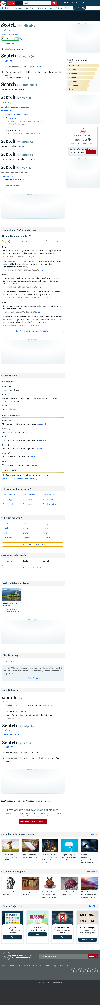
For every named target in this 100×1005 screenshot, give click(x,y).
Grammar (79, 3)
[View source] (40, 256)
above (39, 448)
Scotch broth (48, 494)
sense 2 (35, 432)
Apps (19, 966)
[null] (89, 139)
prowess (81, 139)
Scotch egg (7, 499)
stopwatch (47, 537)
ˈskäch (5, 30)
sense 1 (42, 424)
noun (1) (28, 56)
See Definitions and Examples (82, 144)
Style (4, 661)
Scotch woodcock (50, 504)
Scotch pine (48, 499)
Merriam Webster (6, 955)
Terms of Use (63, 966)
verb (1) (27, 97)
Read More (8, 243)
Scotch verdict (29, 504)
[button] (86, 3)
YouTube (88, 971)
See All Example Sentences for (32, 331)
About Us (11, 966)
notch (45, 528)
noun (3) (28, 154)
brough (46, 523)
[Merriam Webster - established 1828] (3, 3)
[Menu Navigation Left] (2, 8)
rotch (5, 533)
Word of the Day (69, 3)
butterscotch (8, 537)
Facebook (74, 971)
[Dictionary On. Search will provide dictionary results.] (15, 3)
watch (45, 533)
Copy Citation (34, 678)
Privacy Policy (51, 966)
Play (12, 937)
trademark (30, 85)
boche (5, 523)
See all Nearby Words (32, 567)
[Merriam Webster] (82, 131)
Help (4, 966)
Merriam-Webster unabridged (33, 821)
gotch (25, 528)
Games (60, 3)
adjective (29, 25)
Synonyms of (9, 34)
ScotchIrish (28, 499)
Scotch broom (29, 494)
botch (25, 523)
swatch (26, 533)
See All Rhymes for (32, 544)
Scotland (39, 66)
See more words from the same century (19, 479)
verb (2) (27, 167)
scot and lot (7, 561)
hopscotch (27, 537)
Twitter (81, 971)
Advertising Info (28, 966)
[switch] (10, 39)
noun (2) (28, 141)
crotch (5, 528)
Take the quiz (87, 940)
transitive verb (7, 110)
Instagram (95, 971)
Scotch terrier (9, 504)
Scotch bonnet (9, 494)
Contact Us (40, 966)
